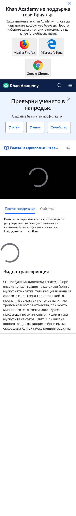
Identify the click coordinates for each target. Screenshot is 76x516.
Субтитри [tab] (47, 208)
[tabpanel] (38, 223)
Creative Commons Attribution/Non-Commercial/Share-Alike (35, 424)
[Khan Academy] (19, 86)
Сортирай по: (16, 299)
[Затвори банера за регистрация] (69, 99)
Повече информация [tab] (20, 208)
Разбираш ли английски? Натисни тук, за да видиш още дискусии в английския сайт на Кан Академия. (40, 334)
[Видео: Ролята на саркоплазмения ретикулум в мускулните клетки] (38, 177)
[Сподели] (68, 148)
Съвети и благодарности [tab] (40, 246)
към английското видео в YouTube (22, 430)
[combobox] (45, 300)
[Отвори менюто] (70, 85)
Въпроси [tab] (11, 246)
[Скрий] (69, 3)
